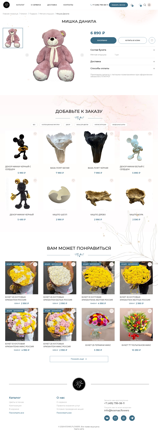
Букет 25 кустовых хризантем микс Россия (57, 345)
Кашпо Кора (136, 215)
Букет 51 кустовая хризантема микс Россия (19, 345)
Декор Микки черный (22, 215)
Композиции (15, 406)
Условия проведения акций (70, 409)
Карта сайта (79, 429)
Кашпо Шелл (60, 215)
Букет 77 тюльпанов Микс (136, 345)
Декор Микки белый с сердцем (132, 168)
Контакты (68, 5)
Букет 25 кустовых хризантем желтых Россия (135, 298)
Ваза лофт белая (59, 168)
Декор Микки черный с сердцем (18, 168)
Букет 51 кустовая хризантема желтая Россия (97, 298)
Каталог (20, 5)
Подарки (33, 14)
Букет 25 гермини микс (98, 345)
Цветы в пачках (16, 402)
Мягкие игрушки (46, 14)
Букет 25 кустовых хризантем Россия (15, 298)
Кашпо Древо (98, 215)
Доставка (52, 5)
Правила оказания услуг (68, 406)
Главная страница (10, 14)
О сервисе (36, 5)
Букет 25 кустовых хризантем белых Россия (57, 298)
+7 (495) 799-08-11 (100, 5)
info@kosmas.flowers (116, 410)
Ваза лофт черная (98, 168)
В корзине (14, 409)
